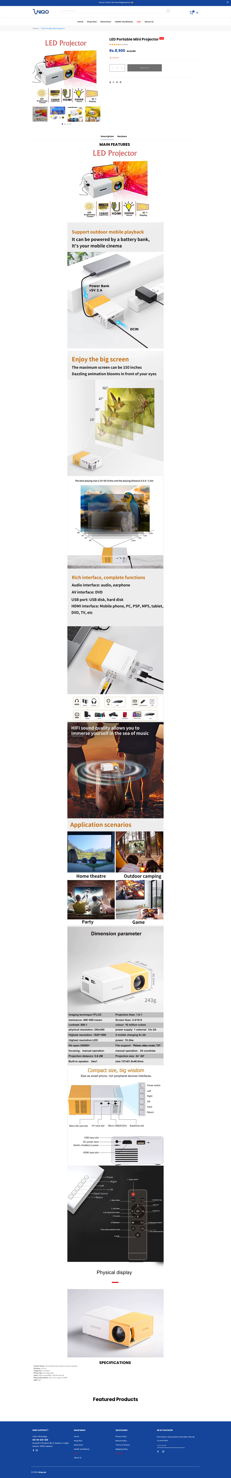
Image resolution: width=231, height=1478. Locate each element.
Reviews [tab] (122, 136)
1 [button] (62, 124)
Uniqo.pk (42, 1472)
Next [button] (98, 114)
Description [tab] (107, 136)
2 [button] (65, 124)
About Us (77, 1457)
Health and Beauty (82, 1449)
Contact (119, 1453)
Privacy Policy (121, 1436)
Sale (75, 1453)
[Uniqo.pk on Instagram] (163, 1451)
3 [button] (67, 124)
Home (35, 28)
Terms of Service (123, 1445)
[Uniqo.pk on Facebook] (158, 1451)
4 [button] (70, 124)
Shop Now (78, 1441)
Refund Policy (121, 1441)
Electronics (78, 1445)
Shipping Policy (122, 1449)
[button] (114, 44)
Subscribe (191, 1445)
